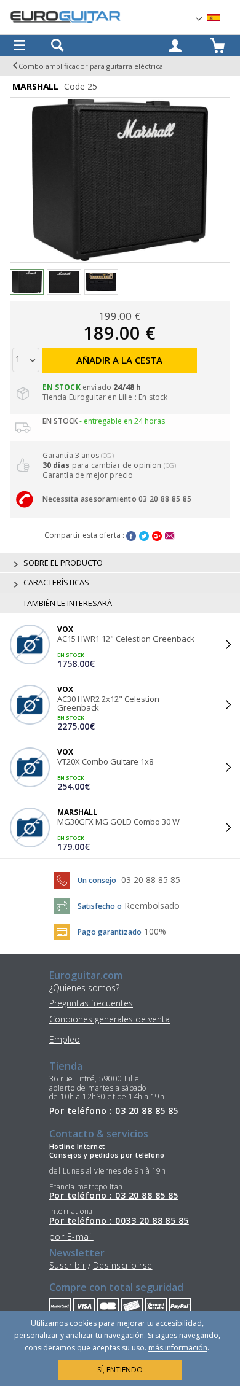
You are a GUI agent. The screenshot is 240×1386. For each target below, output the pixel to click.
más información (177, 1347)
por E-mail (71, 1236)
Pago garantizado (110, 932)
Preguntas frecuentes (91, 1003)
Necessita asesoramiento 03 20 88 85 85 (117, 499)
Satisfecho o (100, 906)
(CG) (107, 455)
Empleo (64, 1039)
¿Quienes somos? (84, 988)
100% (155, 931)
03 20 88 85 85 (150, 880)
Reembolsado (152, 905)
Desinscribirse (123, 1265)
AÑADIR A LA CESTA (119, 360)
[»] (221, 18)
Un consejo (97, 880)
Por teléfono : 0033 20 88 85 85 (119, 1221)
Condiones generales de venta (109, 1019)
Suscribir (67, 1265)
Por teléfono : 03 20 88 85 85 (113, 1111)
